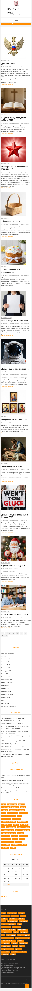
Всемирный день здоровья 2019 (9, 969)
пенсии (19, 827)
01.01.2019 (5, 275)
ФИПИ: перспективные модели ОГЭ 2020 (13, 741)
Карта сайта (4, 896)
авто (4, 804)
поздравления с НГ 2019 (9, 833)
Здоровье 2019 (5, 665)
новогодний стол (7, 824)
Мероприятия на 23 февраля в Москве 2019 (14, 167)
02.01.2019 (5, 66)
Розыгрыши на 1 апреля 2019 (14, 614)
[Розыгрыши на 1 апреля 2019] (16, 597)
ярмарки (13, 847)
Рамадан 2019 (15, 788)
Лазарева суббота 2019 (11, 466)
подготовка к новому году (9, 571)
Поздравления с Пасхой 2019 (14, 419)
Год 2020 (4, 656)
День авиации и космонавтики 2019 (15, 370)
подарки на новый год (8, 830)
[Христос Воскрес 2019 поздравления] (16, 252)
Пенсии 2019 (5, 685)
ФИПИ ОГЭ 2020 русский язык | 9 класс (12, 744)
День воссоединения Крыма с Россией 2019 (14, 515)
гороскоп (21, 804)
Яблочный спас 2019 (10, 221)
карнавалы (21, 810)
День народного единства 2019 (9, 970)
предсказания (23, 836)
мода (19, 815)
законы (23, 807)
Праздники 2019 (5, 60)
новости (16, 824)
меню (4, 815)
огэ (3, 827)
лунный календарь (12, 813)
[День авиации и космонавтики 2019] (16, 351)
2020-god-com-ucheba (7, 653)
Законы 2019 (5, 662)
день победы (15, 807)
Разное (3, 700)
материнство (23, 813)
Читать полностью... (6, 84)
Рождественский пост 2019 (8, 965)
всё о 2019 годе (12, 804)
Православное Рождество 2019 (9, 963)
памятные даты (11, 827)
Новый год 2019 (5, 562)
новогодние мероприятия (9, 821)
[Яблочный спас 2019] (16, 204)
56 (13, 633)
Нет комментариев (14, 66)
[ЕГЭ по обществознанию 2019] (16, 303)
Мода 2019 (4, 673)
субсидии (18, 841)
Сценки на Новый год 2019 (13, 565)
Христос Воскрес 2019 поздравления (10, 270)
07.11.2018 (5, 568)
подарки (27, 827)
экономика (5, 847)
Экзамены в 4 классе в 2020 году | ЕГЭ (12, 723)
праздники (24, 66)
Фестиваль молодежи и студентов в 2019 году (13, 967)
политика (20, 833)
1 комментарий (14, 568)
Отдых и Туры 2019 (6, 682)
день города (6, 807)
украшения (15, 844)
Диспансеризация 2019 (7, 972)
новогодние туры (22, 821)
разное (15, 839)
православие (25, 123)
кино (4, 813)
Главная (27, 979)
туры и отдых (6, 844)
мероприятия (25, 172)
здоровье (5, 810)
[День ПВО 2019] (16, 46)
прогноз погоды (6, 839)
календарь (13, 810)
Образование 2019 (6, 317)
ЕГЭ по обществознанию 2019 (14, 320)
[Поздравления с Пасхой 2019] (16, 402)
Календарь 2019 (6, 671)
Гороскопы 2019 (6, 659)
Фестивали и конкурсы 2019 (9, 706)
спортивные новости (8, 841)
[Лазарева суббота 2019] (16, 449)
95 (3, 636)
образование (25, 323)
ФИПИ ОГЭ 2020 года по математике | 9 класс (14, 746)
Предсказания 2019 (7, 694)
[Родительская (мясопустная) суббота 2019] (16, 100)
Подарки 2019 (5, 688)
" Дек (8, 884)
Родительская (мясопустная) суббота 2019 (14, 118)
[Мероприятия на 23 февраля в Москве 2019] (16, 149)
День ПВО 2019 (8, 63)
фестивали (23, 844)
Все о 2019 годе (14, 10)
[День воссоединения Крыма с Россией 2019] (16, 497)
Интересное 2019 (6, 668)
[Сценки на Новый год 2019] (16, 548)
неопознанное (16, 818)
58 (21, 633)
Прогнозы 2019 (5, 697)
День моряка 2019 (18, 780)
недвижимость (6, 818)
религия (22, 839)
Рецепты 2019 (5, 703)
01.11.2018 (5, 617)
